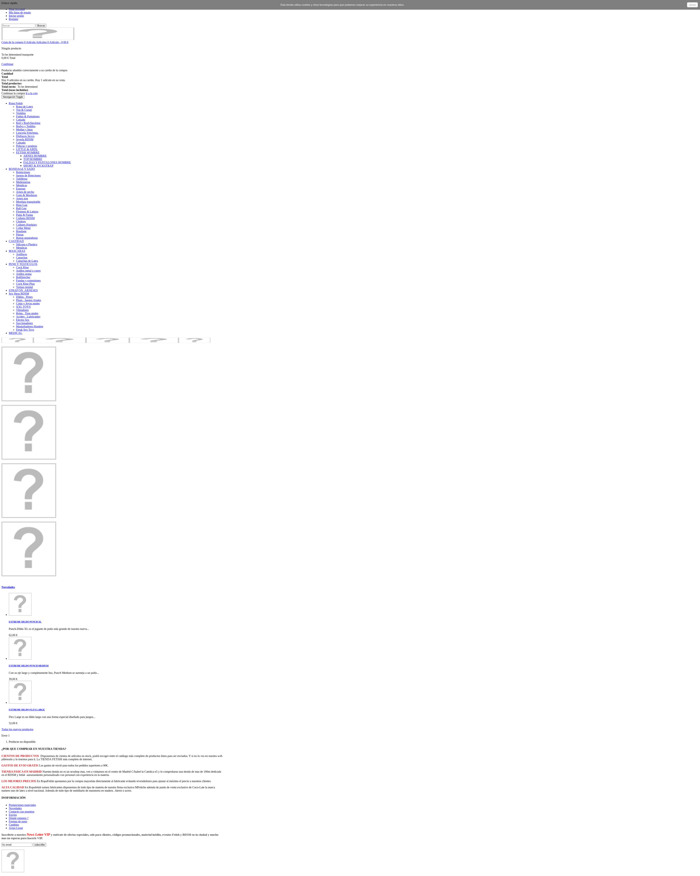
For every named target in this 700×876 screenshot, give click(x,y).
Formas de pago (18, 821)
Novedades (8, 587)
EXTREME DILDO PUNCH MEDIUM (28, 665)
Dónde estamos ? (18, 818)
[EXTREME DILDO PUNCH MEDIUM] (20, 658)
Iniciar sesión (16, 15)
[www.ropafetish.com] (37, 38)
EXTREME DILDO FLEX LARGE (27, 709)
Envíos (13, 814)
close (692, 4)
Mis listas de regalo (20, 12)
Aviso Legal (16, 828)
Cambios (14, 824)
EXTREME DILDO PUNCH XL (25, 621)
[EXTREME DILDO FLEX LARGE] (20, 702)
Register (13, 19)
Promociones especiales (22, 805)
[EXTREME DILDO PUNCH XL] (20, 614)
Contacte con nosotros (21, 811)
